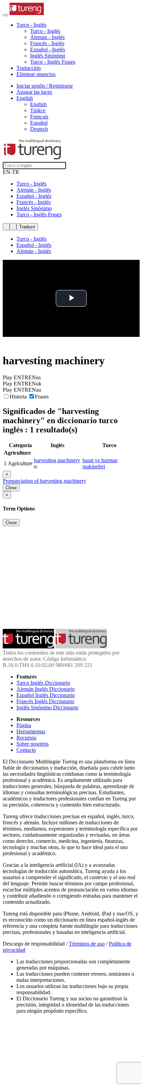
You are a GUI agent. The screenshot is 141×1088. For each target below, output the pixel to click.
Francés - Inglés (47, 43)
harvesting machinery (57, 460)
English (38, 104)
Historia (19, 397)
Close (11, 487)
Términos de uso (87, 944)
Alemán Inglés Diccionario (45, 689)
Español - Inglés (47, 49)
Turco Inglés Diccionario (43, 683)
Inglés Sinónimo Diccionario (47, 707)
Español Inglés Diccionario (45, 695)
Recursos (26, 738)
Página (23, 725)
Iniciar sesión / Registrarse (44, 86)
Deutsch (39, 129)
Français (39, 116)
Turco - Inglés (45, 31)
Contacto (26, 750)
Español (39, 123)
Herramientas (30, 731)
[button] (31, 25)
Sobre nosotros (32, 744)
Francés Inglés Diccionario (45, 701)
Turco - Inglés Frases (52, 62)
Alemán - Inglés (47, 37)
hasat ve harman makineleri (99, 463)
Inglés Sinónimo (47, 56)
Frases (42, 397)
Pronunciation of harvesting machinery (44, 481)
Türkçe (38, 110)
